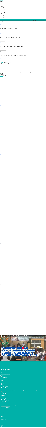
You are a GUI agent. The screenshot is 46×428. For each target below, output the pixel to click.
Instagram (3, 424)
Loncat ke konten (1, 0)
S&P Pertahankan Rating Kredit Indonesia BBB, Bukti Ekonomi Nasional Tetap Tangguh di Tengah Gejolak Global (28, 20)
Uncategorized (1, 62)
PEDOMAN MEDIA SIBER (3, 421)
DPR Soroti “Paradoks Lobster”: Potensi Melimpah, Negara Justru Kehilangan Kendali (8, 20)
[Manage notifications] (1, 426)
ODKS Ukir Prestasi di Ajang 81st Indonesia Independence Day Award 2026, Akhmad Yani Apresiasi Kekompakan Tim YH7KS (12, 46)
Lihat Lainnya (1, 76)
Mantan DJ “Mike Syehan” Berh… (4, 370)
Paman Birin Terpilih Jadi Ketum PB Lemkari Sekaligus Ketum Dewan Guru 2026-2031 (8, 28)
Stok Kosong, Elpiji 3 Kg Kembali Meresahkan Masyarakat (7, 63)
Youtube (2, 425)
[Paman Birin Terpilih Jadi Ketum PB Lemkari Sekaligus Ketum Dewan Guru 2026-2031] (2, 27)
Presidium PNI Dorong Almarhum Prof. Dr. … (5, 374)
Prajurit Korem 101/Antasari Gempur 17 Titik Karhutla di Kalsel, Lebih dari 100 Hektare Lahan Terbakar (10, 37)
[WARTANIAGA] (1, 2)
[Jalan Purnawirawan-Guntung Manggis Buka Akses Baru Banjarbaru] (2, 41)
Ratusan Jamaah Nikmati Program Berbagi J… (6, 369)
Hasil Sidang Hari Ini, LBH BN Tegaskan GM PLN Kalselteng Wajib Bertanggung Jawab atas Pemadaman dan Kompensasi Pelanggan (13, 55)
